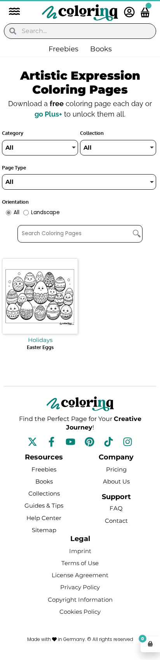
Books (101, 49)
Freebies (63, 49)
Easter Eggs (40, 347)
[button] (10, 12)
